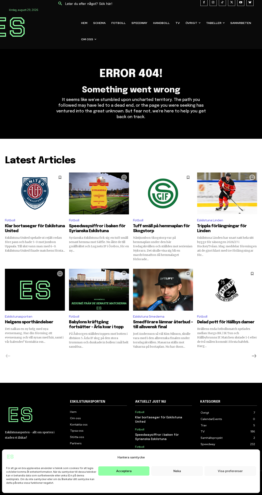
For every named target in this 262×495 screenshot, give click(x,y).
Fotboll (10, 220)
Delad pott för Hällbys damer (225, 322)
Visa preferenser (230, 471)
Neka (177, 471)
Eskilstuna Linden (210, 220)
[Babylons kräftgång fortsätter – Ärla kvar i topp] (99, 290)
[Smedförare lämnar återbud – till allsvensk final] (163, 290)
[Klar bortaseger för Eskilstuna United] (35, 193)
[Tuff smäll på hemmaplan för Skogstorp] (163, 193)
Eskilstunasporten (18, 316)
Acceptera (124, 471)
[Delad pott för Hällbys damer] (227, 290)
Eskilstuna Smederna (148, 316)
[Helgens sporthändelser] (35, 290)
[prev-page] (8, 356)
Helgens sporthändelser (29, 322)
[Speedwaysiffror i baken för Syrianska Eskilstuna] (99, 193)
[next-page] (254, 356)
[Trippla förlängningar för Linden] (227, 193)
